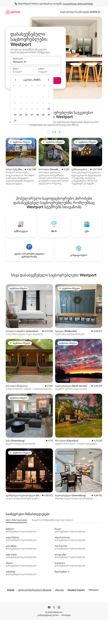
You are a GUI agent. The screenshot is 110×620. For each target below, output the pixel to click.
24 (15, 114)
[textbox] (23, 71)
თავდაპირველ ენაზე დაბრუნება (78, 3)
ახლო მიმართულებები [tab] (16, 520)
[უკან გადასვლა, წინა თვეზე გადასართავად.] (15, 80)
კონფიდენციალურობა (48, 615)
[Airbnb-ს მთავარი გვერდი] (13, 11)
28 (37, 114)
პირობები (66, 615)
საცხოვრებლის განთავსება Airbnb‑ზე (80, 11)
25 (21, 114)
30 (49, 114)
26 (26, 114)
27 (32, 114)
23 (49, 109)
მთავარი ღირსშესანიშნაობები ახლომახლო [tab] (52, 520)
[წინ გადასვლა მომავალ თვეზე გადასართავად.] (48, 80)
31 (15, 120)
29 (43, 114)
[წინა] (48, 132)
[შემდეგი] (59, 132)
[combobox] (36, 61)
